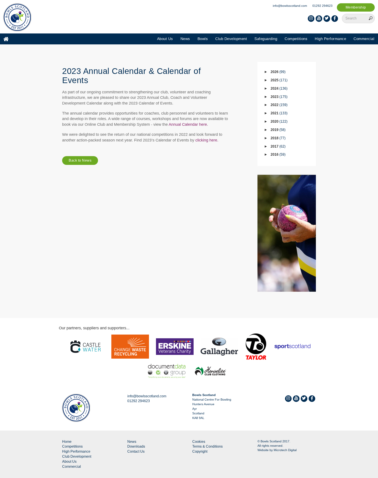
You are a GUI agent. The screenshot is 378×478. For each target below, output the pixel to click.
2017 (277, 146)
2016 (277, 154)
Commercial (364, 39)
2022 (278, 105)
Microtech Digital (285, 450)
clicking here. (206, 140)
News (185, 39)
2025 (278, 80)
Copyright (199, 451)
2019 (277, 130)
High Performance (330, 39)
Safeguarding (265, 39)
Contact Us (136, 451)
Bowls (203, 39)
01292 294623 (322, 5)
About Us (165, 39)
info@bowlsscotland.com (290, 5)
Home (67, 441)
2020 (278, 121)
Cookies (198, 441)
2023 (278, 97)
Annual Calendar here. (188, 124)
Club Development (231, 39)
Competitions (296, 39)
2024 (278, 88)
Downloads (136, 446)
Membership (356, 7)
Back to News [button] (80, 160)
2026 (277, 72)
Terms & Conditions (207, 446)
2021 (278, 113)
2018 (277, 138)
